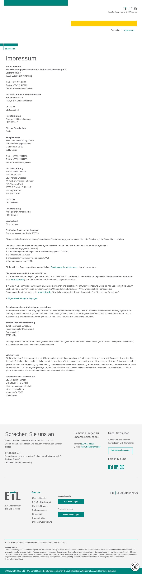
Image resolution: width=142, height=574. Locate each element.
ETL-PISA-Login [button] (71, 501)
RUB (133, 9)
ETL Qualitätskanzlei (41, 502)
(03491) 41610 (87, 444)
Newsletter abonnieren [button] (120, 450)
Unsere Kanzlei (39, 498)
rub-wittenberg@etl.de (91, 447)
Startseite (115, 30)
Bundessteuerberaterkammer (64, 267)
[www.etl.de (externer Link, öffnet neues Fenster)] (13, 495)
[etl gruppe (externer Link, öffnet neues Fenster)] (116, 467)
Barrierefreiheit (38, 518)
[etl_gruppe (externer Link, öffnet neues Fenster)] (122, 467)
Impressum (129, 30)
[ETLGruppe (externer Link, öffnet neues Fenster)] (110, 467)
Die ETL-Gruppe (39, 506)
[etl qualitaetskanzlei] (124, 493)
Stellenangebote (39, 510)
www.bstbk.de (17, 279)
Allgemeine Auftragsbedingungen (22, 298)
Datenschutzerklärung (42, 522)
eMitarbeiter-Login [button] (71, 514)
